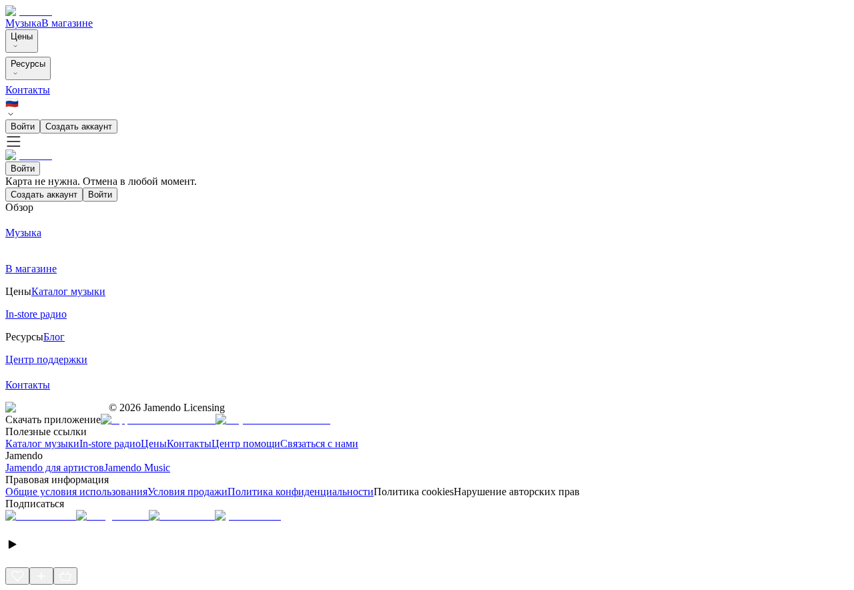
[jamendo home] (28, 11)
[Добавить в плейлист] (41, 576)
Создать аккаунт (78, 126)
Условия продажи (187, 491)
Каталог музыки (42, 443)
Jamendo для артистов (54, 467)
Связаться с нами (319, 443)
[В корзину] (65, 576)
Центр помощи (245, 443)
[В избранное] (17, 576)
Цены (22, 36)
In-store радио (110, 443)
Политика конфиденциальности (301, 491)
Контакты (27, 89)
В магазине (67, 23)
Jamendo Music (137, 467)
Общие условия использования (76, 491)
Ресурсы (28, 64)
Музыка (23, 23)
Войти (23, 126)
